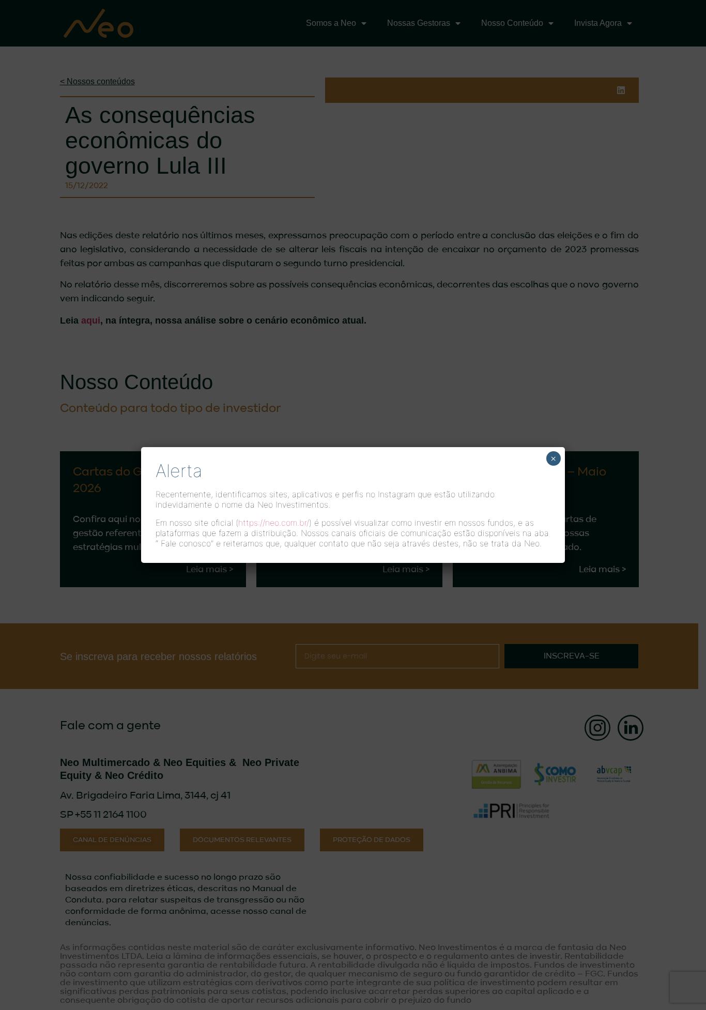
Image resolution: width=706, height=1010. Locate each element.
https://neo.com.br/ (273, 522)
